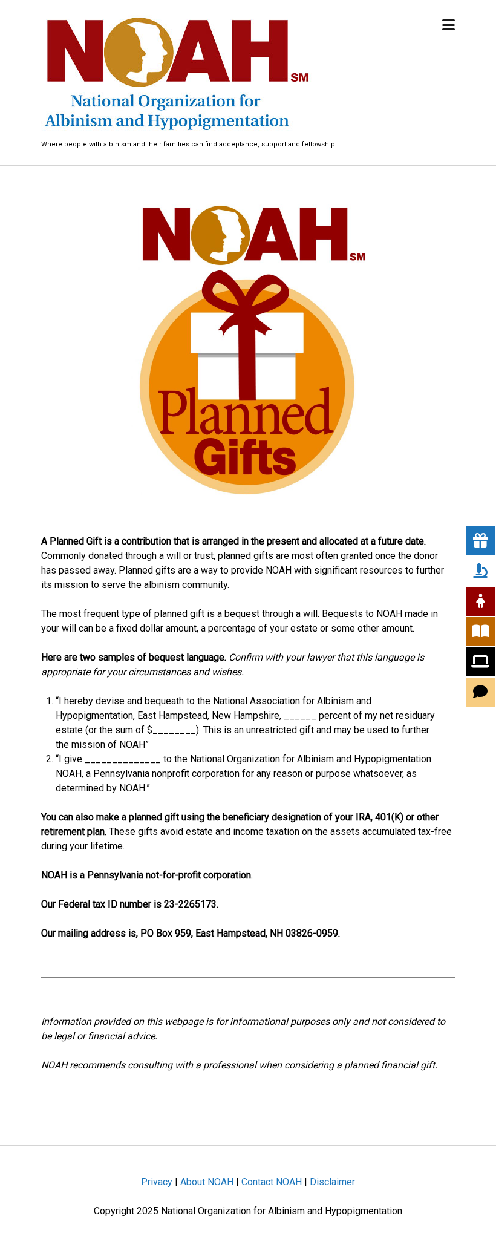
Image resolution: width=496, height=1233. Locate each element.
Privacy (156, 1182)
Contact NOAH (271, 1182)
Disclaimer (332, 1182)
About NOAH (206, 1182)
